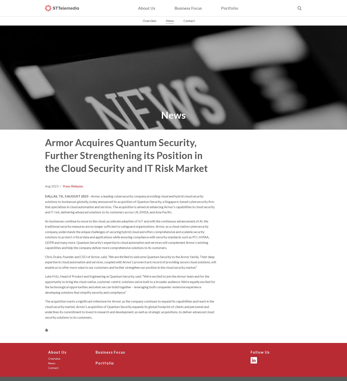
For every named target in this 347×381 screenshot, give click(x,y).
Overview (149, 21)
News (170, 21)
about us (146, 8)
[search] (299, 8)
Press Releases (73, 186)
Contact (189, 21)
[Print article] (46, 330)
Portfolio (229, 8)
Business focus (188, 8)
